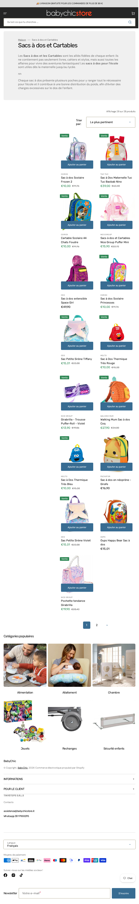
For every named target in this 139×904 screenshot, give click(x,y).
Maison (22, 39)
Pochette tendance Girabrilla (73, 592)
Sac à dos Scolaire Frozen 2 (72, 178)
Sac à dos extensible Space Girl (74, 296)
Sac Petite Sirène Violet (76, 531)
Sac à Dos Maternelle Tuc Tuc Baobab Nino (112, 178)
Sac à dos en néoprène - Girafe (114, 474)
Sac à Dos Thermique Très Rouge (112, 355)
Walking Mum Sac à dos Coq (114, 414)
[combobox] (68, 22)
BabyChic (23, 767)
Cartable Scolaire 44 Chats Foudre (74, 237)
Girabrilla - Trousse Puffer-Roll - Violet (73, 414)
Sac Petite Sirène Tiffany (72, 355)
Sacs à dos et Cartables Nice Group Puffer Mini (114, 237)
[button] (5, 13)
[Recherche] (128, 22)
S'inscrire (121, 893)
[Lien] (68, 3)
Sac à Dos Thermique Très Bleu (74, 474)
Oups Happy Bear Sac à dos (113, 533)
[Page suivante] (105, 614)
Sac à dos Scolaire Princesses (110, 296)
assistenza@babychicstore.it (19, 811)
